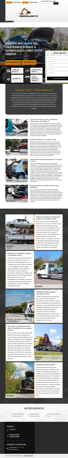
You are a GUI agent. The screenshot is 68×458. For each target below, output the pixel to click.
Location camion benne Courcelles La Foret (18, 415)
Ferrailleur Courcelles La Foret (53, 415)
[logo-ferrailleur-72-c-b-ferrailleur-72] (28, 12)
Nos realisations (12, 62)
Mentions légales (28, 456)
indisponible (14, 2)
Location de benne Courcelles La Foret (34, 415)
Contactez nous (29, 62)
